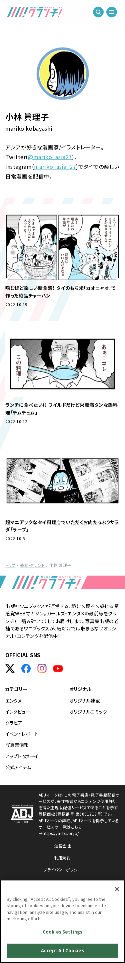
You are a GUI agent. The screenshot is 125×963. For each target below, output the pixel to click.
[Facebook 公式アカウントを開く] (26, 668)
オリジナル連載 (84, 700)
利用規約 (62, 857)
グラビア (13, 722)
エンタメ (13, 700)
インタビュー (17, 711)
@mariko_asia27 (50, 157)
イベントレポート (21, 733)
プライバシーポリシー (62, 869)
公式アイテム (18, 767)
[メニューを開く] (111, 13)
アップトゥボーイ (21, 756)
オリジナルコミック (88, 711)
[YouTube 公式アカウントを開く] (58, 668)
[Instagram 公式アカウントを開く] (42, 668)
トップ (10, 565)
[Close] (117, 889)
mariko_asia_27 (55, 166)
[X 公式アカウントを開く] (10, 668)
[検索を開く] (98, 13)
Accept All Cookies (62, 950)
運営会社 (62, 845)
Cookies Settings (62, 932)
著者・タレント (32, 565)
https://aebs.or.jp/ (61, 833)
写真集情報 (17, 744)
